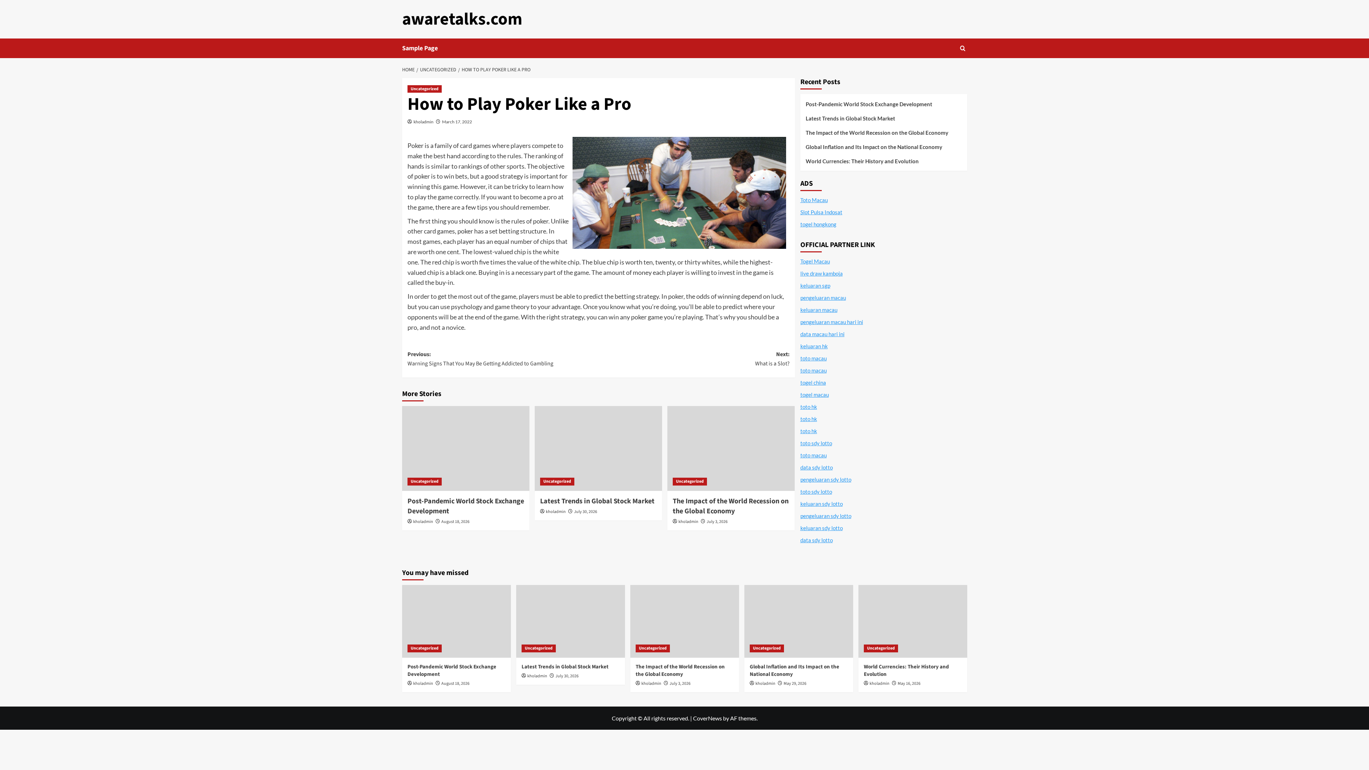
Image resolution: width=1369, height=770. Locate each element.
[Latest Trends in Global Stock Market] (598, 448)
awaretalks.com (462, 19)
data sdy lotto (816, 540)
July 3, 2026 (717, 522)
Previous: (480, 359)
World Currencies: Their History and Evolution (862, 161)
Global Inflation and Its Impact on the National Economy (874, 147)
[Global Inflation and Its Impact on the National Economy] (798, 621)
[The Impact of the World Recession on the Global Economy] (731, 448)
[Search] (962, 48)
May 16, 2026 (909, 684)
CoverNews (707, 718)
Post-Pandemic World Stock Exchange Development (869, 104)
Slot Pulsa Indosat (821, 212)
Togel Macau (815, 261)
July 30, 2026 (585, 512)
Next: (772, 359)
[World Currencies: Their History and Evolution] (912, 621)
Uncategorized (425, 89)
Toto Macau (814, 200)
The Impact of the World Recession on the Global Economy (731, 506)
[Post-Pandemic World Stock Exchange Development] (465, 448)
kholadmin (424, 121)
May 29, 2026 (795, 684)
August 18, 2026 (455, 522)
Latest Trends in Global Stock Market (597, 501)
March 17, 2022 (457, 121)
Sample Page (420, 48)
